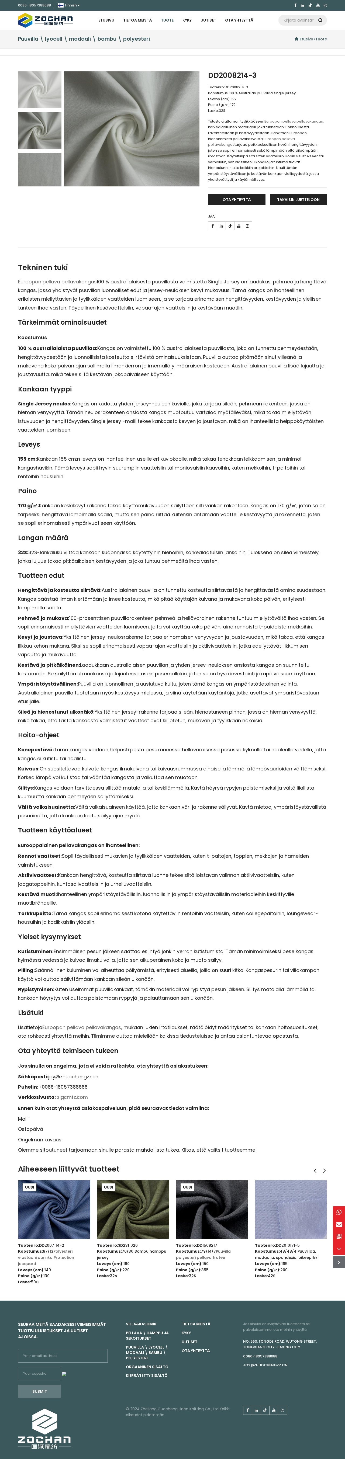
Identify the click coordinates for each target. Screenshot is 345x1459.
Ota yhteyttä (239, 20)
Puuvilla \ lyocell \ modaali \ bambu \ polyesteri (147, 1353)
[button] (315, 1170)
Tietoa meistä (137, 20)
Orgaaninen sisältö (147, 1367)
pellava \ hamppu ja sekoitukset (147, 1335)
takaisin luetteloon (298, 199)
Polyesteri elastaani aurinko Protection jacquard (46, 1257)
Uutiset (208, 20)
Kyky (187, 20)
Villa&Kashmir (141, 1324)
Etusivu (106, 20)
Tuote (167, 20)
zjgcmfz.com (72, 1097)
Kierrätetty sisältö (147, 1375)
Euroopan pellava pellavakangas (293, 121)
